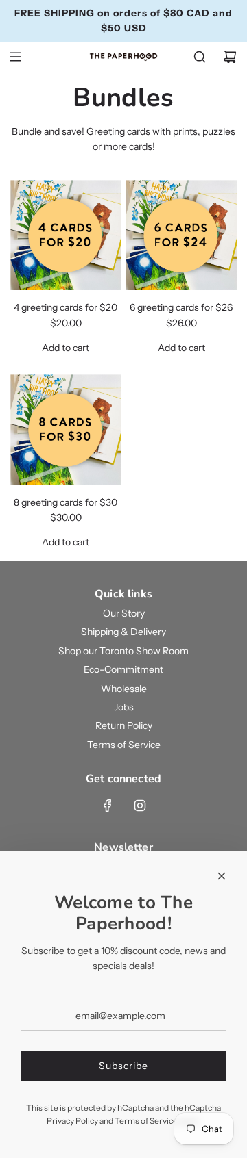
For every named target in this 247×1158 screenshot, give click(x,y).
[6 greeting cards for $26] (181, 235)
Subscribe (123, 1065)
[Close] (222, 876)
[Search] (200, 57)
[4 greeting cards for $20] (65, 235)
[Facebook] (108, 805)
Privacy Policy (72, 1121)
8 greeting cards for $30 (65, 502)
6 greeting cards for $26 (181, 307)
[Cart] (230, 57)
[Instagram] (140, 805)
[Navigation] (15, 57)
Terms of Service (146, 1121)
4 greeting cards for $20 (65, 307)
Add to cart (65, 348)
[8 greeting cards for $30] (65, 429)
